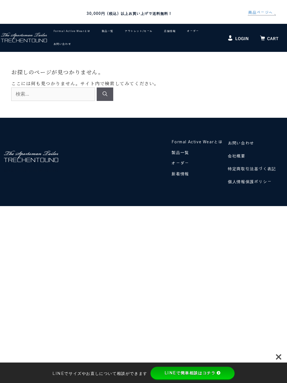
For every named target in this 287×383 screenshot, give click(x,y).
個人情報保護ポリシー (250, 182)
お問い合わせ (62, 44)
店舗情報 (170, 31)
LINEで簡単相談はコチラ (190, 372)
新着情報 (180, 174)
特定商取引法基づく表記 (252, 169)
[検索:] (54, 94)
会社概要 (236, 156)
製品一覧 (108, 31)
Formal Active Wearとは (72, 31)
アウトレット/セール (139, 31)
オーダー (193, 31)
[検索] (105, 94)
